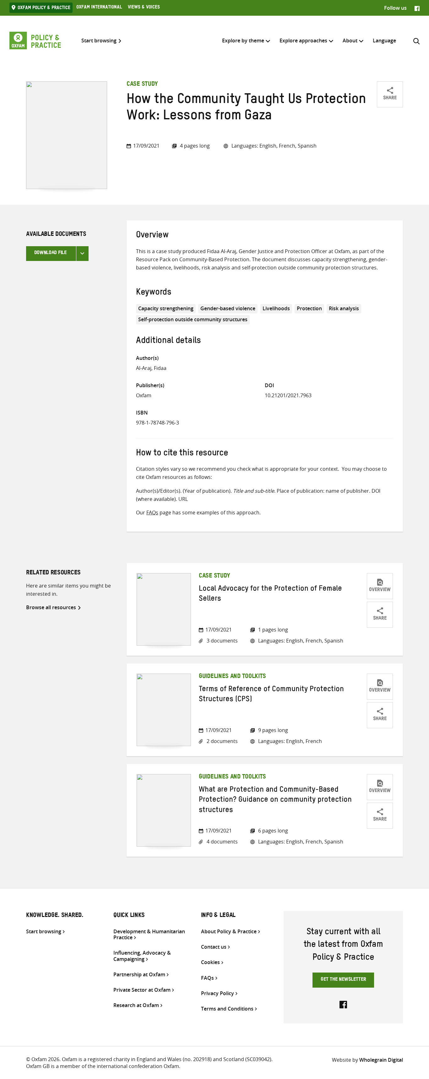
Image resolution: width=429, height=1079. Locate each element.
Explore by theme (243, 40)
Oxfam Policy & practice (44, 8)
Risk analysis (344, 308)
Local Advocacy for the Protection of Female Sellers (270, 595)
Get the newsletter (343, 980)
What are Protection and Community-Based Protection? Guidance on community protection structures (275, 801)
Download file (50, 253)
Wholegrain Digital (381, 1059)
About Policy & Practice (229, 932)
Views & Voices (144, 8)
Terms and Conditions (227, 1009)
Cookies (210, 962)
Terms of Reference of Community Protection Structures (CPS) (271, 695)
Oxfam (143, 395)
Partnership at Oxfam (139, 975)
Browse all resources (51, 607)
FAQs (152, 512)
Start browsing (99, 41)
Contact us (213, 947)
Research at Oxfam (136, 1005)
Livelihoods (276, 308)
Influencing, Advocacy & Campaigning (142, 956)
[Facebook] (417, 7)
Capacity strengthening (165, 308)
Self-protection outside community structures (192, 319)
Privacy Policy (217, 993)
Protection (309, 308)
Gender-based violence (227, 308)
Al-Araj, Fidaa (151, 368)
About (350, 40)
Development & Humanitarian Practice (149, 935)
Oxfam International (99, 8)
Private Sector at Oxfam (142, 990)
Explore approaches (303, 40)
